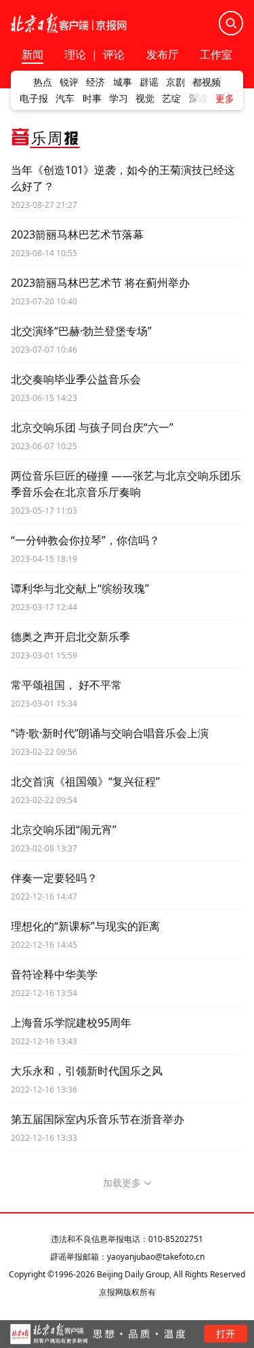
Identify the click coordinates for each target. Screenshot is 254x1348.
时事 (92, 98)
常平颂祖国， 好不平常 (66, 684)
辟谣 (149, 82)
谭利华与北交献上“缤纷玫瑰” (80, 588)
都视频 (206, 82)
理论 (75, 54)
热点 (42, 82)
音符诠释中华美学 (54, 974)
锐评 (69, 82)
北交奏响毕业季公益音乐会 (76, 379)
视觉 (144, 98)
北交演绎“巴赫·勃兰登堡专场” (81, 330)
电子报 (34, 98)
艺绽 (171, 98)
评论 (114, 54)
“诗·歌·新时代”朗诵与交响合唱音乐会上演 (110, 733)
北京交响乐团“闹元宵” (64, 829)
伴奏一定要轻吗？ (54, 877)
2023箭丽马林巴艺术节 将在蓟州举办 (100, 282)
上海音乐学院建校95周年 (71, 1022)
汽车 (65, 98)
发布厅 (162, 55)
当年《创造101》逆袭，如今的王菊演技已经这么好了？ (123, 178)
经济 (95, 82)
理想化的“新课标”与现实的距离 (85, 926)
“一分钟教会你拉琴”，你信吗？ (85, 540)
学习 (118, 98)
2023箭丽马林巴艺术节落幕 (77, 234)
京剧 (175, 82)
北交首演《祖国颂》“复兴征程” (85, 781)
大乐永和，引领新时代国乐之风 (87, 1070)
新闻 (32, 55)
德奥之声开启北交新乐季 (70, 636)
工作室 (216, 55)
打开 (225, 1333)
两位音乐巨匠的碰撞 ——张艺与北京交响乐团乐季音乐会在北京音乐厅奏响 (126, 483)
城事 (122, 82)
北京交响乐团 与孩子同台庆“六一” (92, 427)
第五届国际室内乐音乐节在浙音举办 (97, 1119)
